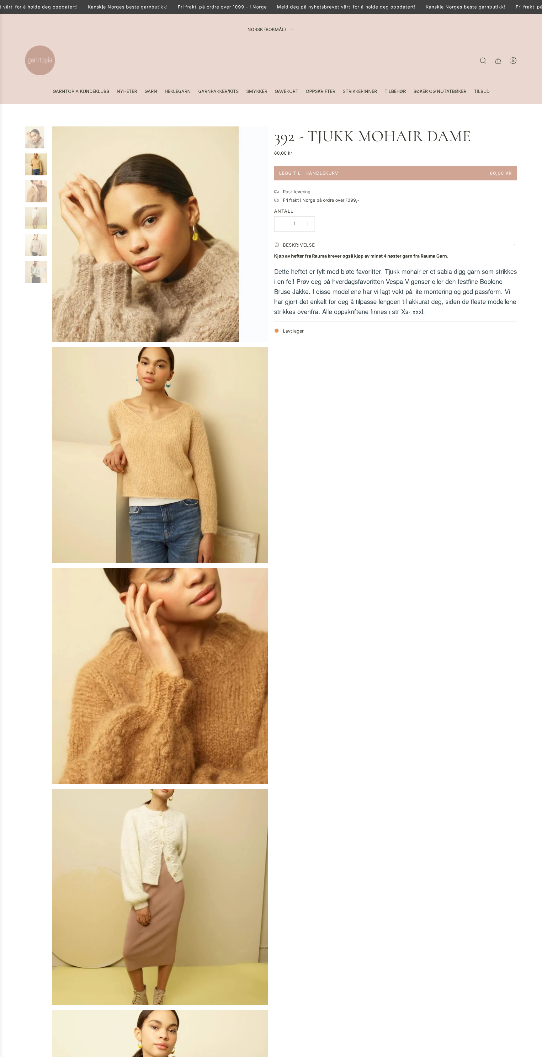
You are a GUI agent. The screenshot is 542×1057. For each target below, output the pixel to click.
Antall (283, 211)
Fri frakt (170, 6)
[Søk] (483, 60)
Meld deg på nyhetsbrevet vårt (296, 6)
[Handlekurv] (498, 60)
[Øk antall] (307, 224)
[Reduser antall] (282, 224)
